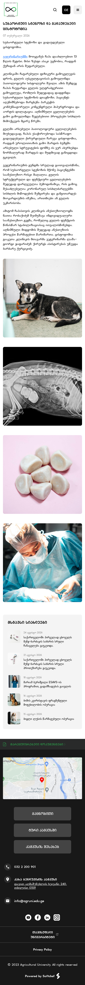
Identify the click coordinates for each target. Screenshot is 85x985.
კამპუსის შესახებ (42, 846)
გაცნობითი (42, 813)
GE (66, 10)
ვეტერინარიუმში (15, 56)
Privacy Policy (42, 949)
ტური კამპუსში (42, 830)
